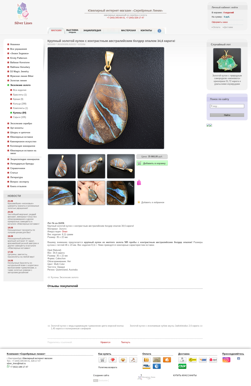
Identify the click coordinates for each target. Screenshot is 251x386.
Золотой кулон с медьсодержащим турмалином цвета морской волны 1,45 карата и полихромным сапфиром (87, 327)
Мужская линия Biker (21, 76)
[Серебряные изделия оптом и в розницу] (146, 379)
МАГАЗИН (56, 30)
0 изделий (229, 12)
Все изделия (19, 90)
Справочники (17, 168)
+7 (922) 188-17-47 (19, 367)
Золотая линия (18, 80)
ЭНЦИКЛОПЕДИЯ (92, 30)
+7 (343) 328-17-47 (135, 18)
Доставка (228, 27)
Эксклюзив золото (20, 85)
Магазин (51, 44)
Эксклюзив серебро (21, 123)
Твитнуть (125, 342)
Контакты (146, 30)
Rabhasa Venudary (20, 67)
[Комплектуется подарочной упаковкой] (139, 183)
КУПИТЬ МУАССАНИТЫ (185, 375)
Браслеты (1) (20, 94)
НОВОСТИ (14, 196)
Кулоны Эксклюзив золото (64, 277)
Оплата (216, 27)
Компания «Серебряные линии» (26, 353)
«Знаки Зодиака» (19, 53)
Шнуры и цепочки (20, 132)
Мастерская (128, 30)
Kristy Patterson (18, 58)
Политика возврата (107, 367)
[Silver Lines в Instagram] (227, 363)
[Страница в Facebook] (239, 360)
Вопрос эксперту (19, 181)
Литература (16, 177)
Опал (64, 231)
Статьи (14, 172)
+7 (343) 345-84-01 (116, 18)
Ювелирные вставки (21, 137)
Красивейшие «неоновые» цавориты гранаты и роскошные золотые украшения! (23, 205)
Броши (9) (18, 99)
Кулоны (81, 44)
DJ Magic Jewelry (19, 71)
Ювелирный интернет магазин (37, 358)
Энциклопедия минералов (24, 159)
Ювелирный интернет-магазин (109, 10)
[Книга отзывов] (208, 129)
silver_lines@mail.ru (16, 363)
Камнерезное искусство (23, 141)
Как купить (104, 353)
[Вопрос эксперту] (210, 129)
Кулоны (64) (19, 112)
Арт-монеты (16, 128)
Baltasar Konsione (20, 62)
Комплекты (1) (20, 108)
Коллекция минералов (22, 146)
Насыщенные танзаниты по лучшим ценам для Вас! (21, 231)
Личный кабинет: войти (225, 7)
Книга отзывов (18, 186)
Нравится (105, 342)
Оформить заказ (220, 22)
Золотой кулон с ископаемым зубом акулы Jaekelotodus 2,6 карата (164, 325)
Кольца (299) (19, 103)
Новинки (15, 44)
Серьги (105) (19, 117)
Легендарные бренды (22, 163)
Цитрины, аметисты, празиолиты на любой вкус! (21, 255)
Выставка (72, 31)
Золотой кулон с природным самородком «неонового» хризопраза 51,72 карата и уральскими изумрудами (227, 79)
